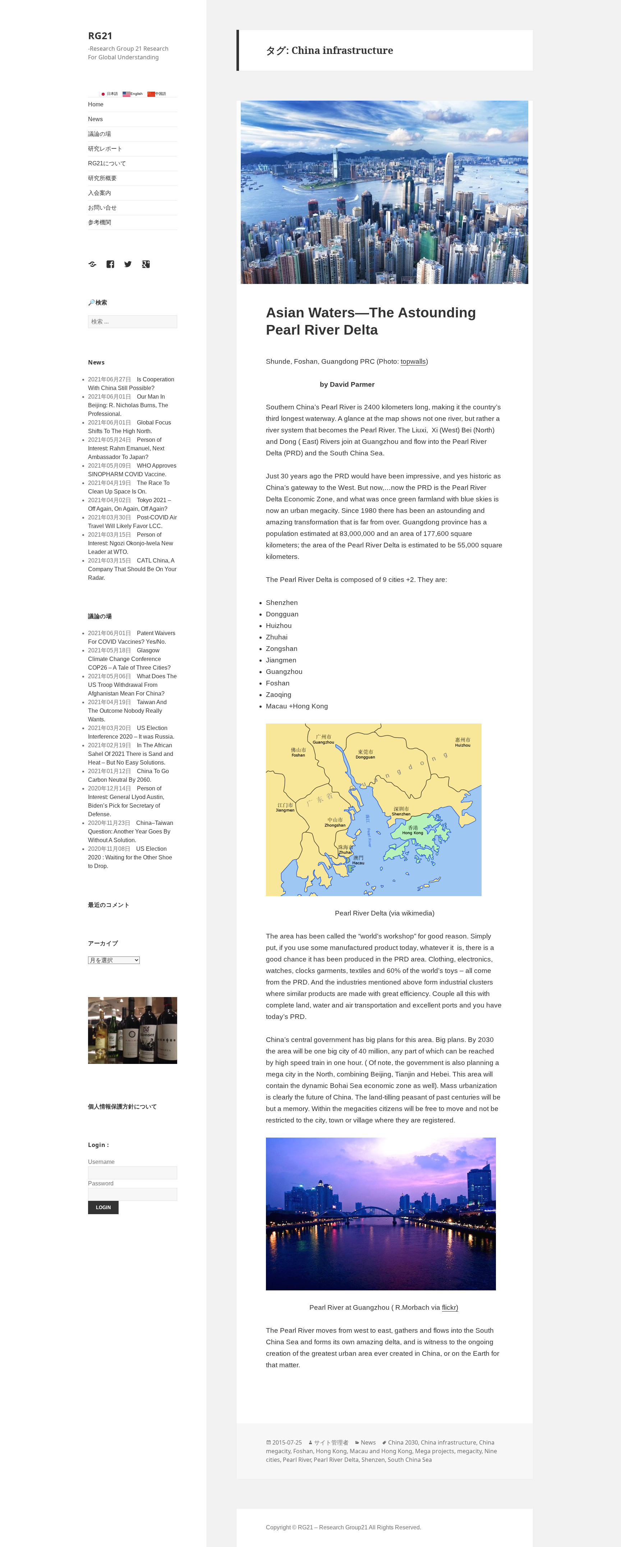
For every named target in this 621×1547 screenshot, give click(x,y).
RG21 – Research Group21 (333, 1527)
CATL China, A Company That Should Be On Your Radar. (132, 569)
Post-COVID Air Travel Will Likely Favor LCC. (132, 521)
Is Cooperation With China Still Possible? (131, 383)
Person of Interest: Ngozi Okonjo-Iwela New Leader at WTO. (130, 543)
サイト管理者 (331, 1442)
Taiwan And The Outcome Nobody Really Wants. (127, 710)
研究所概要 (102, 178)
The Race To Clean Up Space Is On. (129, 487)
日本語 (112, 94)
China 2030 (403, 1442)
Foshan (303, 1451)
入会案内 (99, 193)
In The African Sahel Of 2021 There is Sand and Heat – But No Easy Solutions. (130, 754)
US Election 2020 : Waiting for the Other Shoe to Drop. (130, 857)
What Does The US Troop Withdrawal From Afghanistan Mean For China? (132, 685)
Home (96, 104)
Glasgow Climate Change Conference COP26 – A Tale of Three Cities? (129, 659)
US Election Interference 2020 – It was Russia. (131, 732)
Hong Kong (331, 1451)
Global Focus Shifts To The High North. (129, 426)
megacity (469, 1451)
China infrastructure (448, 1442)
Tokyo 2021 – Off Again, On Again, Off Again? (129, 504)
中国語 (160, 94)
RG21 (100, 35)
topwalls (413, 361)
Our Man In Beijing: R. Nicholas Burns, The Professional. (128, 405)
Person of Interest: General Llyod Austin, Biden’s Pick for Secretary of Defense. (126, 801)
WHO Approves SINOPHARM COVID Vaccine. (132, 470)
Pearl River (297, 1460)
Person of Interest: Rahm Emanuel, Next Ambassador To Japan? (126, 448)
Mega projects (434, 1451)
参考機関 (99, 222)
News (95, 119)
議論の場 (99, 134)
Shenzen (373, 1460)
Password (101, 1183)
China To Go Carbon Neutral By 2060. (128, 775)
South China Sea (410, 1460)
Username (101, 1162)
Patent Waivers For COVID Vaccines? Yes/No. (131, 637)
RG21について (107, 163)
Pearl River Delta (336, 1460)
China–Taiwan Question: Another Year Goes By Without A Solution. (130, 831)
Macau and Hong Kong (381, 1451)
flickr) (450, 1307)
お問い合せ (102, 208)
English (136, 94)
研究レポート (105, 149)
